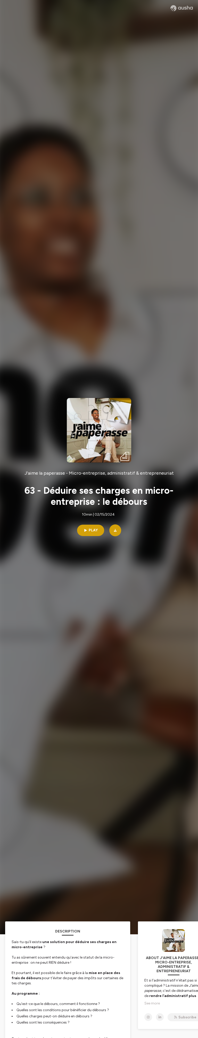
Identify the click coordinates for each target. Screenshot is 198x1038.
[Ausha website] (181, 8)
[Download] (115, 530)
